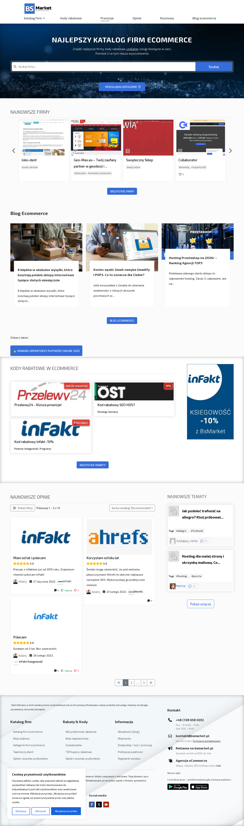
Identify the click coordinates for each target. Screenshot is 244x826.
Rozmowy (167, 18)
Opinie (137, 18)
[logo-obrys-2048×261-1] (78, 124)
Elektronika (27, 173)
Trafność (198, 530)
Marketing (132, 167)
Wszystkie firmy (122, 191)
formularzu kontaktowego (206, 741)
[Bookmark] (23, 151)
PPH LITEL (186, 160)
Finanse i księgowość (26, 448)
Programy (45, 448)
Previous (14, 150)
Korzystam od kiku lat (102, 558)
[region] (46, 793)
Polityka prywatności (130, 752)
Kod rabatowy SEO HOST (116, 405)
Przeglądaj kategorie (121, 86)
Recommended (131, 508)
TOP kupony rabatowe (79, 752)
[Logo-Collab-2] (130, 125)
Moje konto (124, 738)
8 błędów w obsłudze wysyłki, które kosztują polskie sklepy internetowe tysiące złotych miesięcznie (46, 275)
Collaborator (135, 160)
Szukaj (214, 66)
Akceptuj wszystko (66, 811)
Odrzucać (40, 811)
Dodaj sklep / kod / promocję (135, 745)
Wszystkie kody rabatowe (81, 731)
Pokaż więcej (200, 604)
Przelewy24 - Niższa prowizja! (38, 405)
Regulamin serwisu (129, 758)
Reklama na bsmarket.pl (194, 748)
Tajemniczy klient (23, 752)
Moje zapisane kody (77, 738)
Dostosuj (21, 811)
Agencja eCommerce (191, 760)
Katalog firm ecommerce (28, 731)
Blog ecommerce (204, 18)
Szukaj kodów (74, 745)
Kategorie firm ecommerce (29, 745)
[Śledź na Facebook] (92, 804)
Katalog (33, 18)
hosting (182, 576)
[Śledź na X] (99, 804)
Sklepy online (81, 167)
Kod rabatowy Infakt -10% (34, 442)
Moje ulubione (21, 738)
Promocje (107, 19)
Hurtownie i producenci (47, 173)
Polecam (19, 637)
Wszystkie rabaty (93, 465)
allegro (182, 530)
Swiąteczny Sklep (87, 160)
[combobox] (103, 66)
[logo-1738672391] (26, 121)
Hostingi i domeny (107, 411)
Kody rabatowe (71, 18)
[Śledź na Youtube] (106, 804)
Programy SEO (146, 167)
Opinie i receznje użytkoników (30, 758)
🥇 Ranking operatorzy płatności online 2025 (46, 350)
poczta (197, 576)
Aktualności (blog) (129, 731)
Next (230, 150)
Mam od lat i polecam (29, 558)
